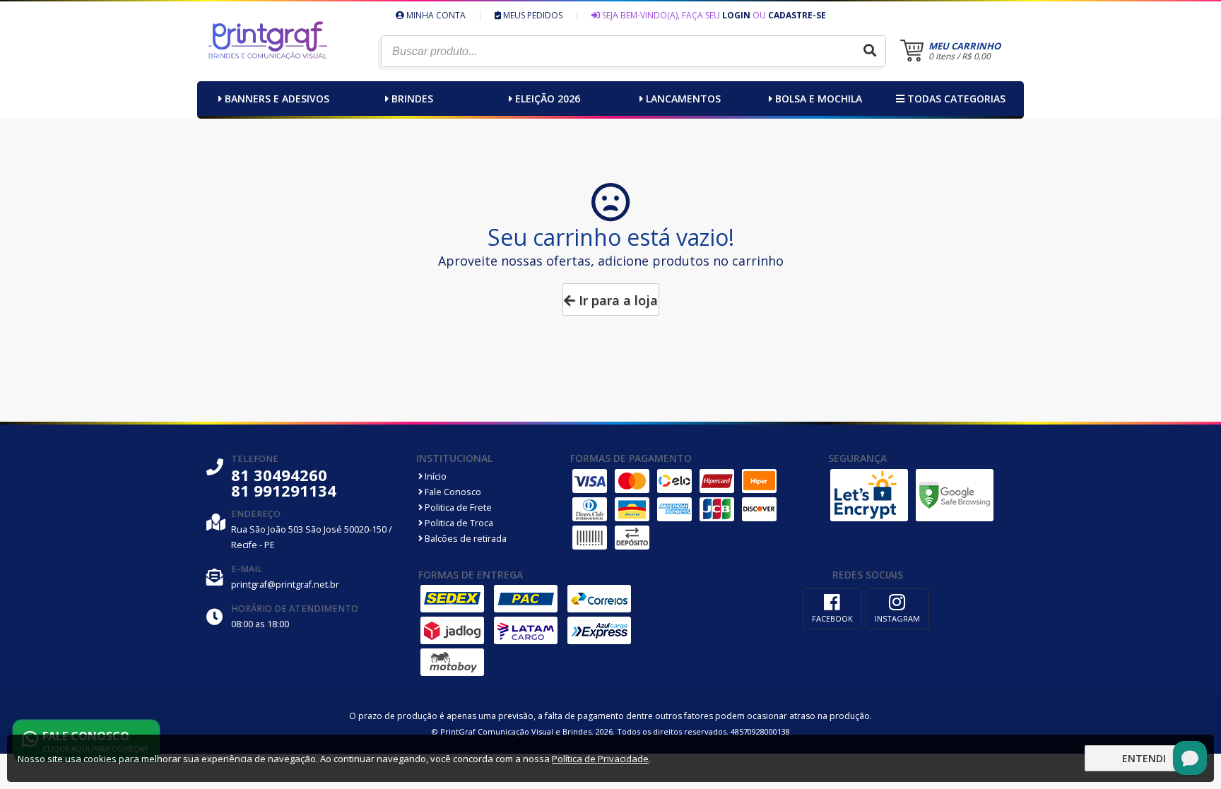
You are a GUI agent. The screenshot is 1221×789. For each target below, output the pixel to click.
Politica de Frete (457, 508)
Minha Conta (435, 15)
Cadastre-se (797, 15)
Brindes (412, 98)
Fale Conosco (452, 492)
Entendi (1144, 758)
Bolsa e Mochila (818, 98)
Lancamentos (683, 98)
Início (435, 476)
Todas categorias (954, 98)
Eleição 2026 (547, 98)
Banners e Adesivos (277, 98)
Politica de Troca (458, 523)
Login (736, 15)
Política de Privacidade (600, 758)
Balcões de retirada (465, 539)
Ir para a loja (616, 300)
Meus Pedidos (531, 15)
